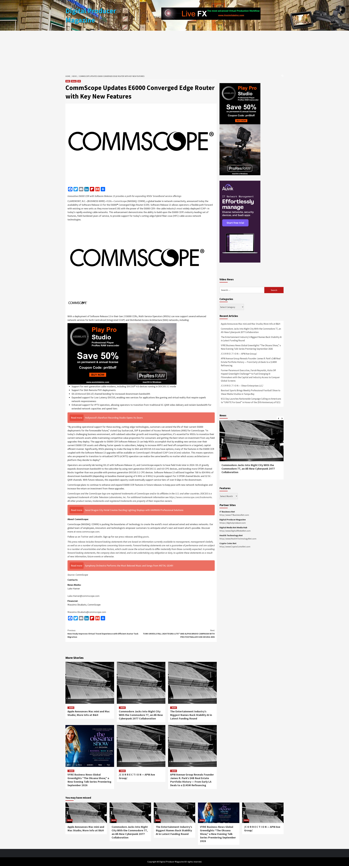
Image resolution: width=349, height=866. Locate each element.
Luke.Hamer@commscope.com (83, 595)
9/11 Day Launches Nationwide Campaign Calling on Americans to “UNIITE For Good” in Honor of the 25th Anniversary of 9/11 (251, 400)
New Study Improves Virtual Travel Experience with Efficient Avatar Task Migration (102, 633)
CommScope (120, 201)
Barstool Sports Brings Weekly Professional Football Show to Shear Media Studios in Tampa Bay (250, 392)
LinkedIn (97, 536)
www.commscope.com (88, 531)
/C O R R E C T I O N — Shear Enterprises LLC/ (242, 385)
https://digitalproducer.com (232, 522)
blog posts (143, 536)
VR (79, 81)
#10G (109, 201)
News (74, 81)
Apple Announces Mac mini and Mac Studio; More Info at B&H (88, 713)
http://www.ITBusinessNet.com (234, 515)
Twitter (84, 536)
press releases (126, 536)
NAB (67, 81)
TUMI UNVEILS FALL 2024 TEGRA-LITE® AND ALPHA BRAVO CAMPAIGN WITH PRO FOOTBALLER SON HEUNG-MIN (179, 633)
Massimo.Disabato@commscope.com (86, 612)
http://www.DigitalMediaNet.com (235, 530)
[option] (251, 451)
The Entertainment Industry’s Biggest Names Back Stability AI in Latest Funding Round (191, 715)
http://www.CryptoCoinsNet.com (234, 546)
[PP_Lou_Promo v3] (122, 353)
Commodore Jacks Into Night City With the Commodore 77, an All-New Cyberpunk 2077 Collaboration (141, 715)
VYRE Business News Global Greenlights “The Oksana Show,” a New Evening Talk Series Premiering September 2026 (89, 780)
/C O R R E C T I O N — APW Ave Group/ (239, 353)
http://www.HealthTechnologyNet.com (237, 538)
